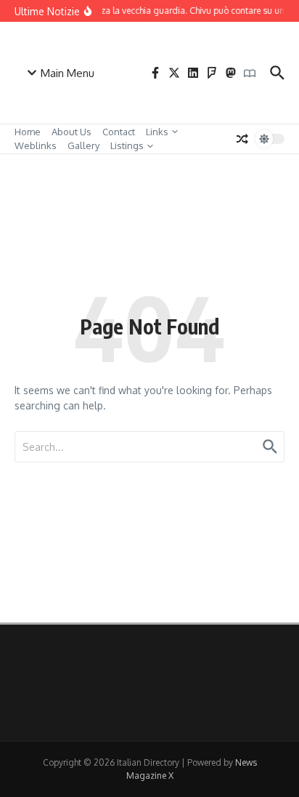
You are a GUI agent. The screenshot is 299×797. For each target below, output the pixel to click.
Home (28, 131)
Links (157, 131)
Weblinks (36, 145)
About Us (71, 131)
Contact (118, 131)
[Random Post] (242, 139)
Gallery (83, 145)
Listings (127, 145)
